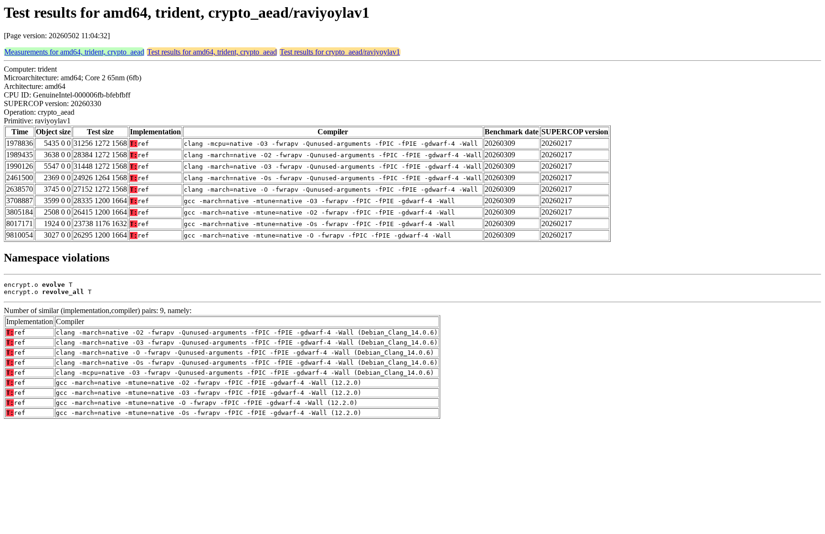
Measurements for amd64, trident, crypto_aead (74, 52)
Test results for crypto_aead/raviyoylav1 (340, 52)
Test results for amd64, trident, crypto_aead (212, 52)
